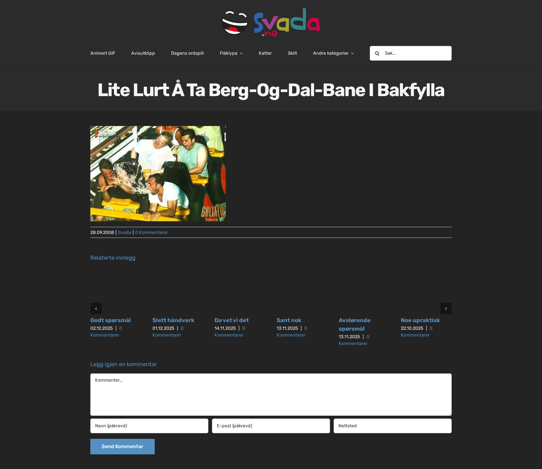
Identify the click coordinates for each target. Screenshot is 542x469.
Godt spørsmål (110, 320)
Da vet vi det (232, 320)
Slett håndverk (173, 320)
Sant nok (289, 320)
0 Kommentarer (151, 232)
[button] (96, 308)
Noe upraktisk (420, 320)
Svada (124, 232)
